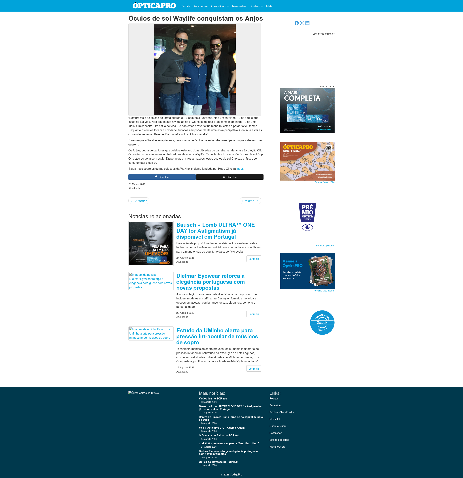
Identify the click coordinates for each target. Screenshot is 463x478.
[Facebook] (297, 24)
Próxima (250, 200)
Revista (185, 6)
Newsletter (239, 6)
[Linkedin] (307, 24)
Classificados (220, 6)
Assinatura (201, 6)
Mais (269, 6)
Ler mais (254, 259)
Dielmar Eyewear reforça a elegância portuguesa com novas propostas (210, 281)
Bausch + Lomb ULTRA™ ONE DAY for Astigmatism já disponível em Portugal (215, 230)
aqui (240, 168)
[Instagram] (302, 24)
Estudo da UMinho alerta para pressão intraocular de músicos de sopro (217, 336)
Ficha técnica (277, 446)
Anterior (139, 200)
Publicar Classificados (281, 412)
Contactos (256, 6)
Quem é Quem (277, 426)
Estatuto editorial (279, 439)
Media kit (274, 419)
